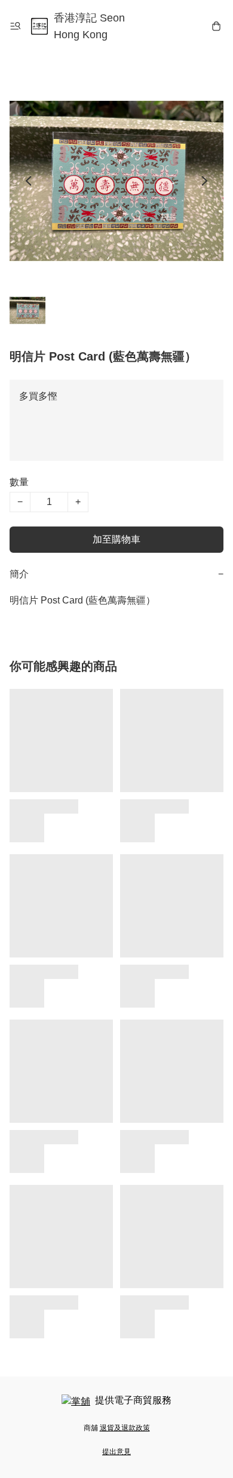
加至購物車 (116, 539)
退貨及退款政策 (125, 1428)
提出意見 (116, 1452)
